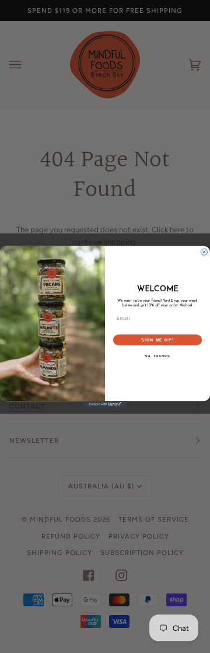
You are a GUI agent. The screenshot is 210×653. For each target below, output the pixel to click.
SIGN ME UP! (157, 339)
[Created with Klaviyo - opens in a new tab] (105, 404)
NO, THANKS (157, 356)
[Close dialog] (204, 252)
